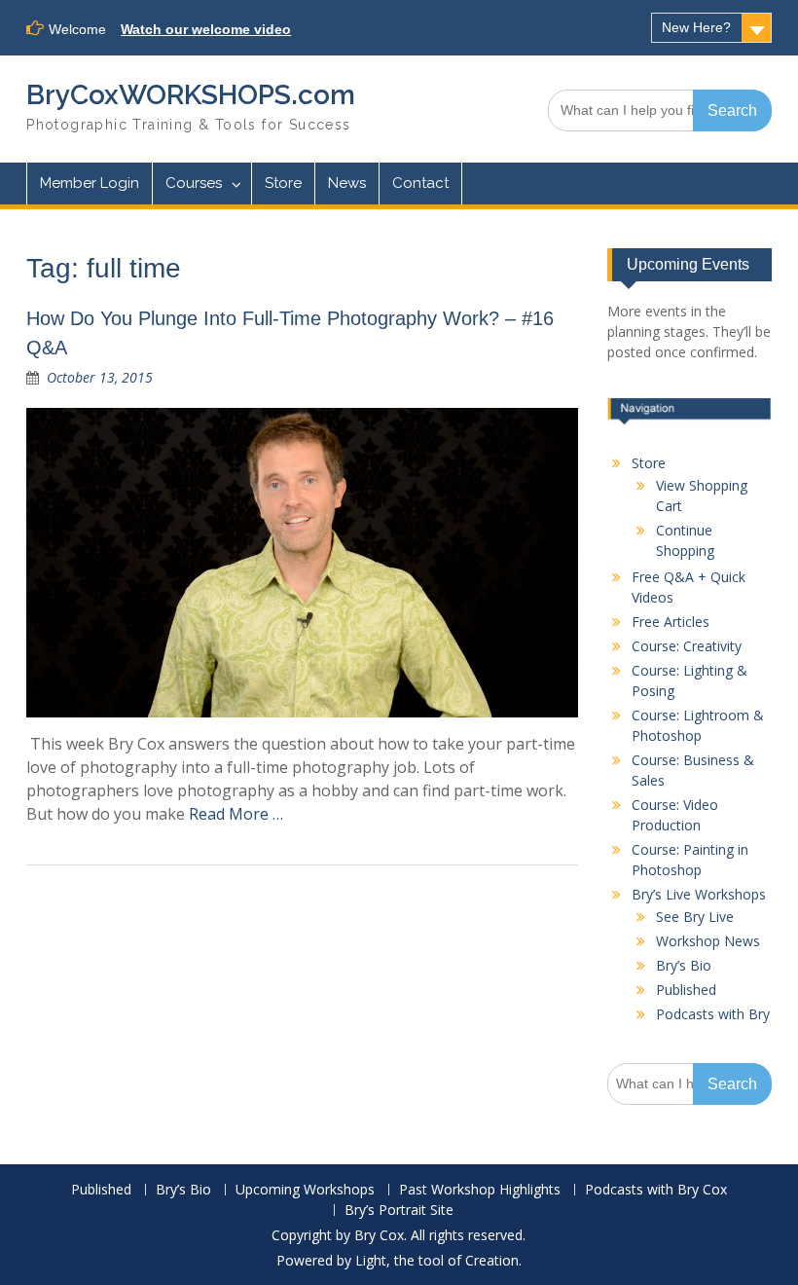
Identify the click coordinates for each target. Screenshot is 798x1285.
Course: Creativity (687, 646)
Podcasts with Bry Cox (656, 1190)
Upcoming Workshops (305, 1190)
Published (686, 989)
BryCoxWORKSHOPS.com (190, 95)
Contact (420, 183)
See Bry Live (695, 916)
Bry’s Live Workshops (699, 894)
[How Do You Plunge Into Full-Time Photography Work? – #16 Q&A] (302, 562)
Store (283, 183)
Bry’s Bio (683, 965)
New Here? (696, 27)
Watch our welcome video (206, 29)
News (347, 183)
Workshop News (708, 941)
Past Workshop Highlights (480, 1190)
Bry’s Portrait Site (399, 1210)
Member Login (89, 183)
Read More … (236, 814)
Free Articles (670, 621)
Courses (193, 183)
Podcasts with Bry (713, 1014)
